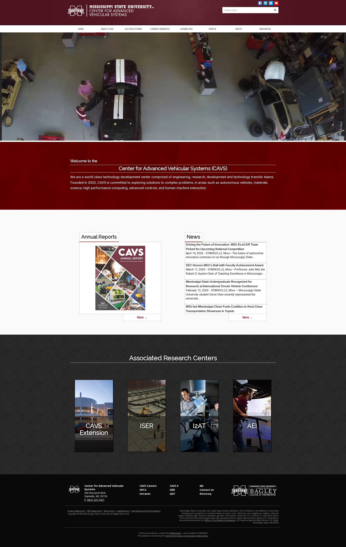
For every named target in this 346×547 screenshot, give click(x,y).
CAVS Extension (94, 429)
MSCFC (239, 28)
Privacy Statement (76, 510)
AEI (252, 425)
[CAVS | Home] (119, 11)
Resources (265, 28)
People (212, 28)
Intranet (145, 493)
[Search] (275, 10)
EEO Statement (94, 510)
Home (81, 28)
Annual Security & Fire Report (146, 510)
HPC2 (143, 489)
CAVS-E (174, 486)
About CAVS (107, 28)
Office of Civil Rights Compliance (220, 520)
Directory (206, 493)
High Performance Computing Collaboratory (187, 535)
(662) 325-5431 (96, 500)
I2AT (199, 425)
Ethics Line (109, 510)
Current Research (160, 28)
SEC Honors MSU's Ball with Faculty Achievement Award (224, 265)
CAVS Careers (148, 486)
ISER (146, 425)
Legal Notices (123, 510)
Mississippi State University (77, 13)
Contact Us (207, 489)
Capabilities (186, 28)
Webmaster (175, 533)
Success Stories (133, 28)
